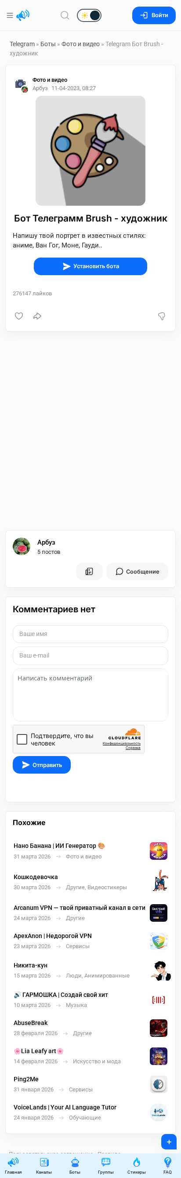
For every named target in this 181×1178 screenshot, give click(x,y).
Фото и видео (81, 43)
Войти (160, 15)
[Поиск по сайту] (65, 15)
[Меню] (10, 15)
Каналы (44, 1172)
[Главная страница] (22, 15)
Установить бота (96, 266)
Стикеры (136, 1172)
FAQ (167, 1172)
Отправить (47, 765)
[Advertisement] (90, 430)
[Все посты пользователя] (89, 571)
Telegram (22, 43)
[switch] (61, 15)
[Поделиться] (37, 316)
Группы (106, 1172)
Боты (48, 43)
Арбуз (46, 542)
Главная (13, 1172)
